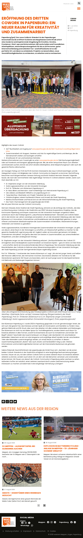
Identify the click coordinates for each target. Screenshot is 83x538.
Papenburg (73, 30)
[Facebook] (22, 523)
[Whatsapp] (32, 525)
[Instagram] (26, 523)
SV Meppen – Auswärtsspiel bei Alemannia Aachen (18, 447)
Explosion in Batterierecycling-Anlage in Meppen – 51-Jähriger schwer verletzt (61, 448)
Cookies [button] (53, 531)
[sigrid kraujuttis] (41, 392)
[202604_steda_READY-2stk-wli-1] (41, 136)
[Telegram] (29, 523)
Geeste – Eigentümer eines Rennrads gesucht (21, 494)
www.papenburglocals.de (48, 160)
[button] (79, 3)
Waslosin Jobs (68, 4)
